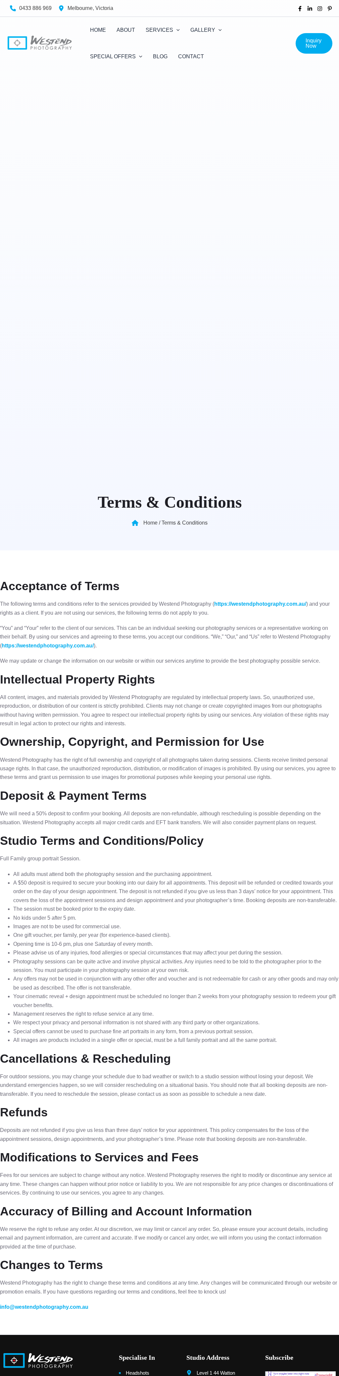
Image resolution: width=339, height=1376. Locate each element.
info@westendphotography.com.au (44, 1307)
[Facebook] (300, 8)
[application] (176, 30)
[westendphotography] (310, 8)
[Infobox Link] (52, 1360)
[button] (314, 43)
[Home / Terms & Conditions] (170, 523)
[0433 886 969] (31, 8)
